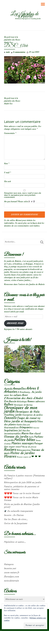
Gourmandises (11, 427)
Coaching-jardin (13, 414)
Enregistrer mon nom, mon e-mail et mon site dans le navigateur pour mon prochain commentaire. (22, 195)
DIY (38, 418)
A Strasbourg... (24, 392)
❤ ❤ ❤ (36, 456)
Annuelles (19, 388)
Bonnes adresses (36, 401)
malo (8, 52)
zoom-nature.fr (11, 572)
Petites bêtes (24, 439)
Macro (25, 433)
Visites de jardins (22, 453)
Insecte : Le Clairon (14, 515)
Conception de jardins (32, 415)
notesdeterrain (11, 580)
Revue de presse (29, 447)
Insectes (36, 428)
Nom (6, 164)
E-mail (7, 173)
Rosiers (10, 449)
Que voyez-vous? (13, 446)
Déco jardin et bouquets (20, 421)
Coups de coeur (27, 418)
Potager (38, 443)
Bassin (12, 401)
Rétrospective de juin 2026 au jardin (22, 482)
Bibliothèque (22, 401)
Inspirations (11, 430)
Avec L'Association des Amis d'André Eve (23, 398)
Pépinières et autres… (15, 542)
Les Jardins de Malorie (24, 15)
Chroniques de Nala (27, 411)
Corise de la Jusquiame (15, 523)
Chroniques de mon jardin (20, 409)
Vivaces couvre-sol (24, 457)
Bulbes (8, 404)
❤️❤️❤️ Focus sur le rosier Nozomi (22, 493)
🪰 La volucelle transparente (18, 511)
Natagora (8, 564)
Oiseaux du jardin (16, 436)
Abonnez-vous (15, 323)
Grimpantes (26, 427)
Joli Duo (22, 430)
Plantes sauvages (22, 443)
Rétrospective (24, 450)
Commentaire (10, 133)
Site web (7, 181)
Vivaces (10, 456)
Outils (31, 437)
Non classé (35, 433)
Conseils (10, 418)
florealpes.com (11, 576)
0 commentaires (19, 52)
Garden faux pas (23, 425)
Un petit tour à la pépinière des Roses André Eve (12, 40)
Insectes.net (10, 568)
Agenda (8, 388)
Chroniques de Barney (23, 405)
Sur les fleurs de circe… (16, 519)
